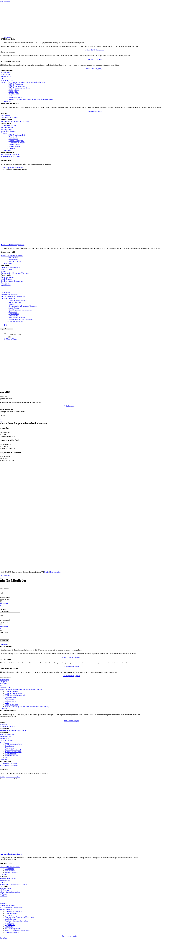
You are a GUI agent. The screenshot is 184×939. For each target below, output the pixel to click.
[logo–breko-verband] (16, 33)
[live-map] (27, 243)
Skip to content (5, 1)
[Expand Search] (5, 333)
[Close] (1, 630)
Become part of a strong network (12, 245)
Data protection (55, 572)
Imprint (46, 572)
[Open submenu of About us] (11, 37)
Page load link (5, 576)
